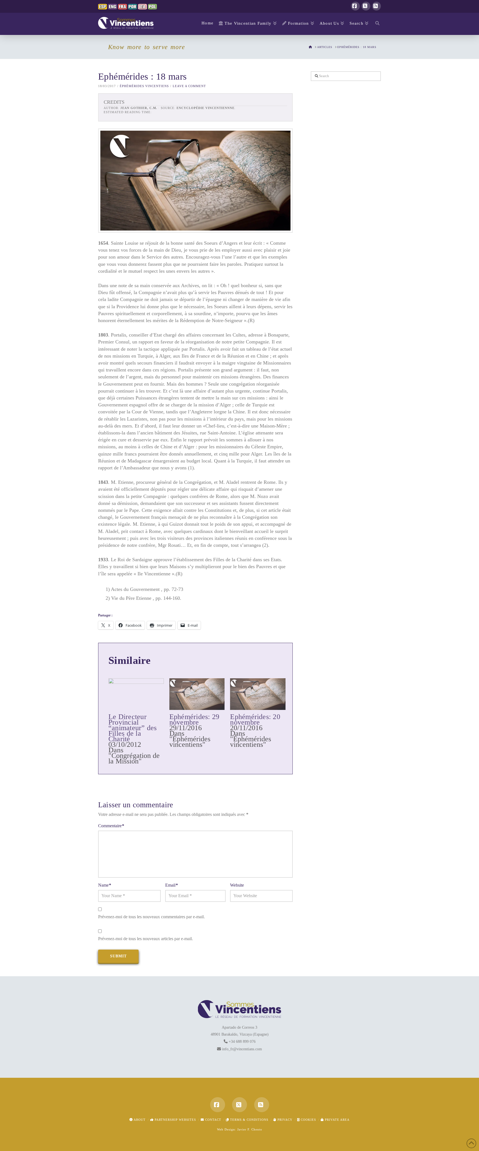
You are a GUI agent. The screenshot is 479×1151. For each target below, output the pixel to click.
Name (104, 885)
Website (237, 885)
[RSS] (376, 6)
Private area (337, 1119)
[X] (365, 6)
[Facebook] (355, 6)
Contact (212, 1119)
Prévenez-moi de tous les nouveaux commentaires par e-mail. (151, 916)
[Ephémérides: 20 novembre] (258, 694)
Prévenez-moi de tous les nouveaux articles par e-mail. (145, 938)
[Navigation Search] (376, 24)
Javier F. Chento (249, 1129)
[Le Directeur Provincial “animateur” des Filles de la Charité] (136, 694)
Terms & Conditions (248, 1119)
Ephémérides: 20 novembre (255, 719)
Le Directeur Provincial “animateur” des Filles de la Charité (132, 728)
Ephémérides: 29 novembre (194, 719)
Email (171, 885)
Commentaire (111, 825)
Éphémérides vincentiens (144, 86)
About (139, 1119)
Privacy (284, 1119)
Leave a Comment (189, 86)
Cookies (308, 1119)
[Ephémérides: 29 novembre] (197, 694)
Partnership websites (175, 1119)
